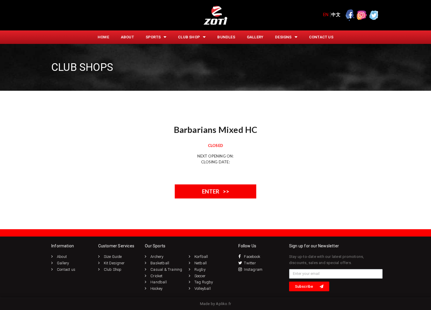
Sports (153, 37)
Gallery (255, 37)
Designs (283, 37)
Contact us (321, 37)
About (127, 37)
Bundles (226, 37)
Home (103, 37)
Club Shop (189, 37)
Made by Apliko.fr (215, 304)
